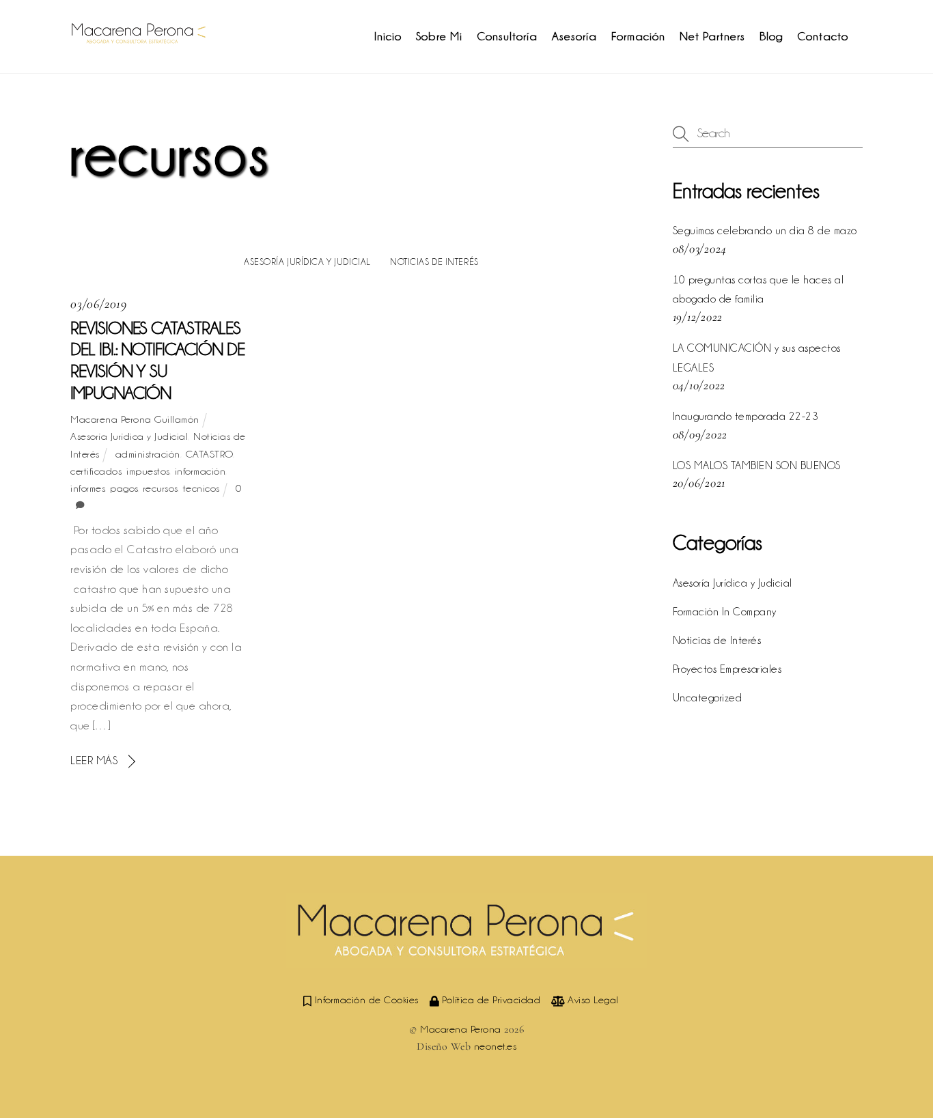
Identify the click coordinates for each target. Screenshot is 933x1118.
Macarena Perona (460, 1029)
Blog (771, 36)
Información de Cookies (364, 999)
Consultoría (507, 36)
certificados (95, 471)
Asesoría (574, 36)
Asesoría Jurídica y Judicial (307, 261)
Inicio (388, 36)
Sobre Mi (439, 36)
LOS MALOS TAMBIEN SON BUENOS (757, 465)
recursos (160, 488)
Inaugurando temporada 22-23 (746, 416)
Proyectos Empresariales (727, 669)
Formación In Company (725, 611)
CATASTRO (209, 454)
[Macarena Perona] (138, 37)
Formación (638, 36)
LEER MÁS (93, 760)
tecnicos (201, 488)
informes (87, 488)
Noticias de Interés (434, 261)
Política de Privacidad (489, 999)
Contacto (822, 36)
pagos (124, 488)
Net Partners (712, 36)
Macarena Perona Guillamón (134, 419)
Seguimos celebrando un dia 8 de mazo (765, 230)
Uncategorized (707, 697)
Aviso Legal (592, 999)
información (200, 471)
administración (147, 454)
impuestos (147, 471)
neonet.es (495, 1046)
